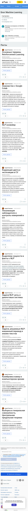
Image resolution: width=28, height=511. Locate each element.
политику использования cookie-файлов (14, 501)
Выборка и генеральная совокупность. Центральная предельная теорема (13, 414)
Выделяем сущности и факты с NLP (13, 257)
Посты (8, 6)
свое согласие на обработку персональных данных (13, 456)
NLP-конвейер (9, 125)
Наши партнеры (4, 497)
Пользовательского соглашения (13, 455)
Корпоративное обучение (6, 487)
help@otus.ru (17, 463)
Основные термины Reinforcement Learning (13, 53)
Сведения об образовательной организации (10, 465)
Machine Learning (6, 56)
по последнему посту (7, 21)
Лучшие (17, 6)
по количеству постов (7, 17)
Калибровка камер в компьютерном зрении (13, 377)
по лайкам (4, 19)
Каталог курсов (4, 490)
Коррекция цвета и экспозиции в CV (11, 171)
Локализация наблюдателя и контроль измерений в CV (13, 214)
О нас (16, 487)
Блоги (2, 6)
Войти (19, 2)
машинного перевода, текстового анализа (13, 266)
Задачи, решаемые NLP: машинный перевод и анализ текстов (13, 331)
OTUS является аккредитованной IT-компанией (11, 466)
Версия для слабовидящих (15, 474)
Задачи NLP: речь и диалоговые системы (12, 296)
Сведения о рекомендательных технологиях (10, 468)
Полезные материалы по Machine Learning (11, 58)
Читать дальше (6, 70)
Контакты (17, 494)
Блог (16, 497)
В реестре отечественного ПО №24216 (9, 470)
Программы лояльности (6, 492)
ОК (14, 504)
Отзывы (16, 492)
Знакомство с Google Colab (12, 87)
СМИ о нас (17, 490)
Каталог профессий (5, 494)
